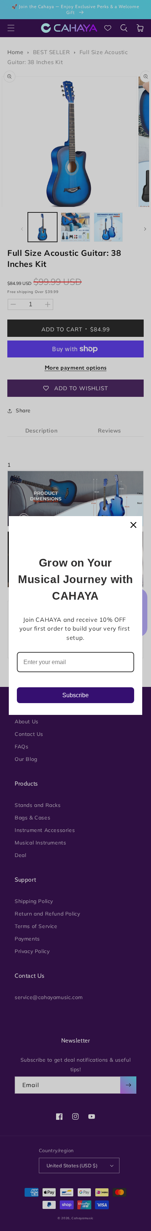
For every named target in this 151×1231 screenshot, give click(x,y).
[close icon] (133, 525)
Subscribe (75, 695)
